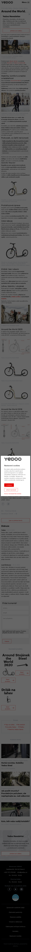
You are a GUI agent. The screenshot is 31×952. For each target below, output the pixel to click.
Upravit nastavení (11, 490)
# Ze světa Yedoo (10, 727)
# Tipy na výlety (9, 724)
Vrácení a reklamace (15, 921)
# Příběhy (21, 727)
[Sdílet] (3, 504)
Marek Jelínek (13, 61)
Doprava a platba (15, 917)
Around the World (16, 80)
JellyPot (15, 946)
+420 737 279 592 (10, 872)
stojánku (3, 298)
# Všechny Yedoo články (15, 729)
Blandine (9, 63)
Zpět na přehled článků (15, 520)
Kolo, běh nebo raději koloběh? (15, 821)
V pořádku (9, 485)
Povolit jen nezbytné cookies (12, 493)
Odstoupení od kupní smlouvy (15, 926)
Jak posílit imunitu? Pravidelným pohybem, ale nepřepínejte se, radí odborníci (15, 793)
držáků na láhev (16, 296)
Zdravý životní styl (8, 788)
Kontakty (15, 931)
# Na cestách (21, 724)
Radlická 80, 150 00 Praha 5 (15, 869)
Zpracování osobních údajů (15, 907)
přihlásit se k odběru (16, 31)
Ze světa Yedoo (7, 8)
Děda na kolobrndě (19, 63)
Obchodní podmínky (15, 912)
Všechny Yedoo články (20, 8)
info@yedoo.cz (22, 872)
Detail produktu (7, 680)
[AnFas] (16, 944)
